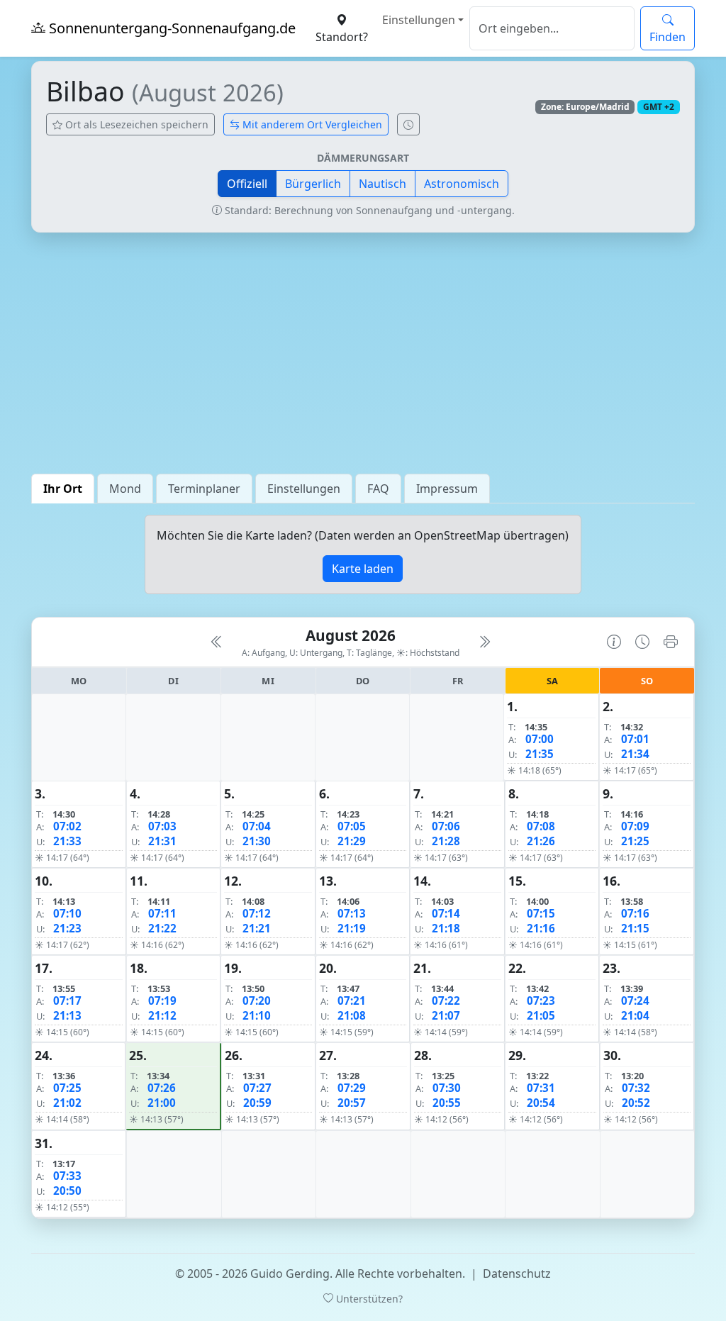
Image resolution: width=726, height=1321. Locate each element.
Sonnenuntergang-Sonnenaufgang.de (170, 28)
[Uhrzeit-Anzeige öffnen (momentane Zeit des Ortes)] (408, 124)
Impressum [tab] (447, 488)
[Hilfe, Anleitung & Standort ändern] (614, 641)
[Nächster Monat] (484, 642)
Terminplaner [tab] (204, 488)
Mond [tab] (125, 488)
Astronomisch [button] (461, 183)
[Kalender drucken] (670, 641)
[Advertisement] (363, 353)
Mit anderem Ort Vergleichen (311, 124)
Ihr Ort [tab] (62, 488)
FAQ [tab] (378, 488)
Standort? (341, 37)
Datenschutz (517, 1273)
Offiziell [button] (247, 183)
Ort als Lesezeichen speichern (135, 124)
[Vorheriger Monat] (216, 642)
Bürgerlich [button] (313, 183)
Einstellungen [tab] (303, 488)
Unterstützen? (368, 1298)
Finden (667, 37)
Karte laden (362, 568)
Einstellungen (418, 20)
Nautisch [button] (382, 183)
